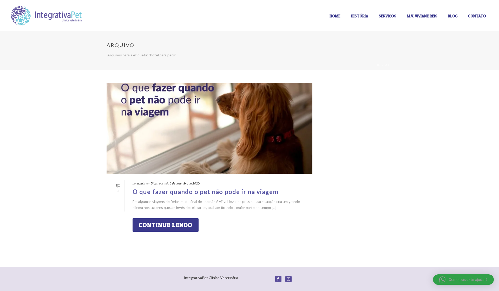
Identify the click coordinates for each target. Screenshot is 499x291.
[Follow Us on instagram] (288, 279)
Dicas (154, 183)
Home (335, 16)
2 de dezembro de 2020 (185, 183)
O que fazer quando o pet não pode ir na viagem (205, 191)
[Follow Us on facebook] (278, 279)
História (359, 16)
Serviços (387, 16)
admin (141, 183)
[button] (463, 279)
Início (382, 64)
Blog (453, 16)
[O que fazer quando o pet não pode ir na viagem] (209, 128)
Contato (477, 16)
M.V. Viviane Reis (422, 16)
